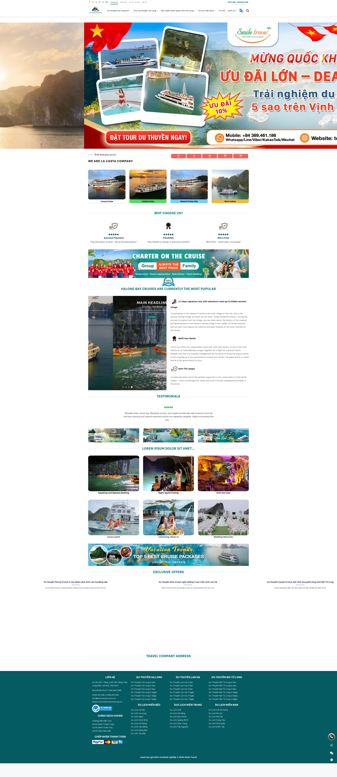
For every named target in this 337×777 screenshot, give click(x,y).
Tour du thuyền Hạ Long (144, 10)
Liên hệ (144, 2)
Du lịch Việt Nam (206, 10)
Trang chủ (114, 2)
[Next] (327, 85)
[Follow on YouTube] (107, 2)
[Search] (247, 10)
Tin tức (222, 10)
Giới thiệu (123, 2)
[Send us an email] (103, 2)
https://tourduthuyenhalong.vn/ (107, 701)
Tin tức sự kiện (134, 2)
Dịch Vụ (231, 10)
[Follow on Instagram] (93, 2)
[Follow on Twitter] (100, 2)
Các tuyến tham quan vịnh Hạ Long (177, 10)
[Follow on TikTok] (96, 2)
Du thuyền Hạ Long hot (118, 10)
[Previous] (10, 85)
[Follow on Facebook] (90, 2)
